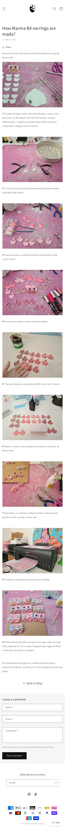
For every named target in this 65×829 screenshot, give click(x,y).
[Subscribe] (55, 782)
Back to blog (34, 683)
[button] (3, 8)
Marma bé (28, 823)
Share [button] (8, 47)
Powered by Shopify (38, 823)
